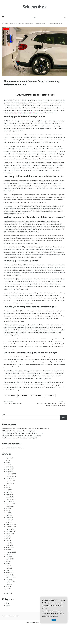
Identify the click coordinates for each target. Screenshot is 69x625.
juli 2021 (8, 586)
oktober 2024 (10, 501)
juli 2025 (8, 485)
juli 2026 (8, 460)
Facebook (11, 395)
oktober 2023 (10, 529)
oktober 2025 (10, 478)
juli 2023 (8, 536)
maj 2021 (9, 591)
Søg (3, 414)
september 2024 (11, 504)
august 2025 (10, 483)
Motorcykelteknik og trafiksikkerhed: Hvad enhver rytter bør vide (22, 435)
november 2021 (11, 577)
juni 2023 (8, 538)
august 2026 (10, 458)
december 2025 (11, 474)
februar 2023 (10, 547)
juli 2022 (8, 561)
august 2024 (10, 506)
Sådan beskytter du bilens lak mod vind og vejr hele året (19, 431)
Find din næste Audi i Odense (13, 403)
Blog (7, 603)
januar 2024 (9, 522)
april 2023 (9, 543)
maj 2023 (9, 540)
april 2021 (9, 593)
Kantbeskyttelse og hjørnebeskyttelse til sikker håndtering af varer (23, 433)
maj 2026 (9, 465)
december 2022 (11, 552)
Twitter (24, 395)
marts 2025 (9, 494)
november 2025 (11, 476)
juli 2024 (8, 508)
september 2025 (11, 481)
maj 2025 (9, 490)
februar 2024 (10, 520)
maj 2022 (9, 566)
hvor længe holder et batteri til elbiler (26, 113)
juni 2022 (8, 563)
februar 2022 (10, 572)
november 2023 (11, 527)
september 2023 (11, 531)
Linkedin (51, 395)
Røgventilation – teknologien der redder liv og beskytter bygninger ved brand (51, 404)
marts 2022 (9, 570)
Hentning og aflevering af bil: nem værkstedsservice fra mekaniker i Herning (25, 428)
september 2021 (11, 582)
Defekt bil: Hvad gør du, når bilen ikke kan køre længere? (19, 438)
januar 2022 (9, 575)
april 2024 (9, 515)
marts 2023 (9, 545)
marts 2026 (9, 467)
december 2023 (11, 524)
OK (54, 620)
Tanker (8, 605)
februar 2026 (10, 469)
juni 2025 (8, 488)
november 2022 (11, 554)
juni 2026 (8, 462)
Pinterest (38, 395)
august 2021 (10, 584)
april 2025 (9, 492)
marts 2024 (9, 517)
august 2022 (10, 559)
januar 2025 (9, 497)
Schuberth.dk (35, 7)
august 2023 (10, 533)
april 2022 (9, 568)
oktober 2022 (10, 556)
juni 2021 (8, 589)
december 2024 (11, 499)
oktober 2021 (10, 579)
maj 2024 (9, 513)
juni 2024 (8, 511)
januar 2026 (9, 471)
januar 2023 (9, 550)
